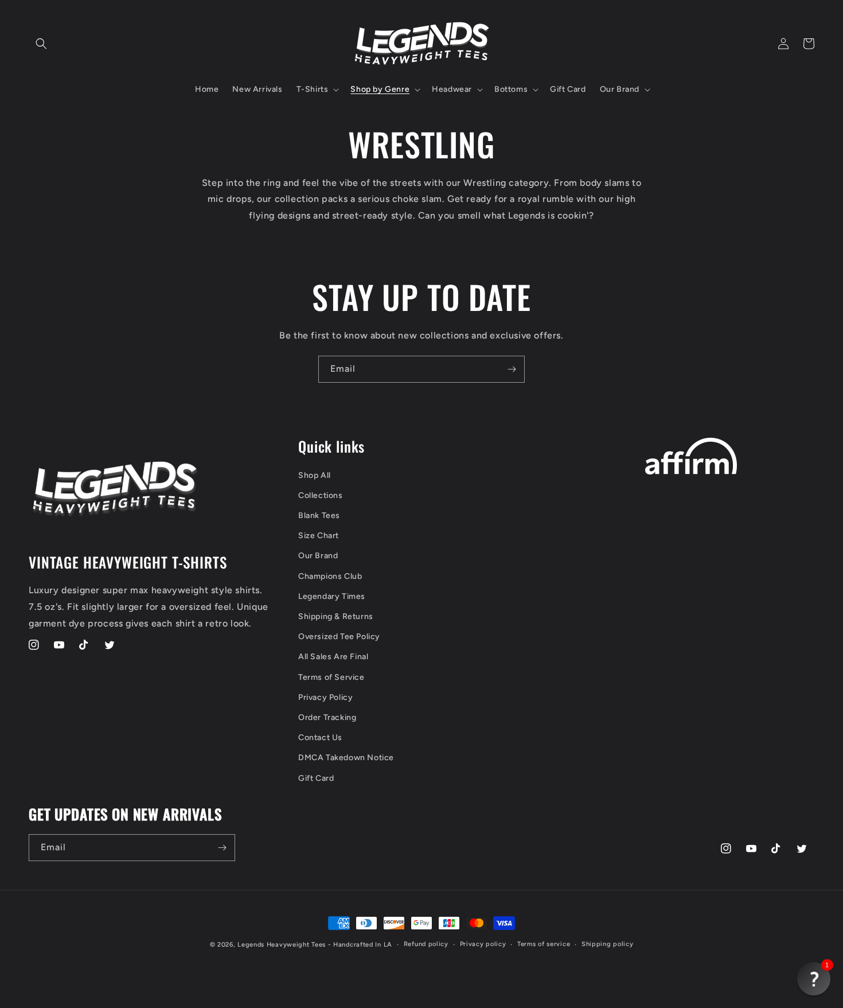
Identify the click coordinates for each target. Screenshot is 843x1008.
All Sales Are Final (333, 656)
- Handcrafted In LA (360, 944)
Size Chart (318, 535)
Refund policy (426, 944)
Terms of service (543, 944)
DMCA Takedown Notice (346, 757)
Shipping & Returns (335, 616)
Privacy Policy (325, 697)
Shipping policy (607, 944)
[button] (41, 43)
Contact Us (320, 737)
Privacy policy (483, 944)
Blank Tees (319, 515)
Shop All (314, 475)
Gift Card (316, 778)
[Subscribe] (511, 369)
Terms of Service (331, 677)
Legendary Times (331, 596)
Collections (320, 495)
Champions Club (330, 576)
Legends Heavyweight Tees (281, 944)
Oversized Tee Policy (339, 636)
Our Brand (318, 556)
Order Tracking (327, 717)
